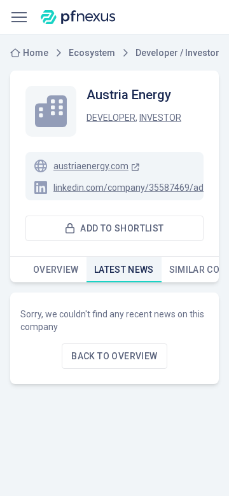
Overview (56, 270)
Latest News (124, 270)
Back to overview (114, 356)
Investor (160, 118)
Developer (111, 118)
